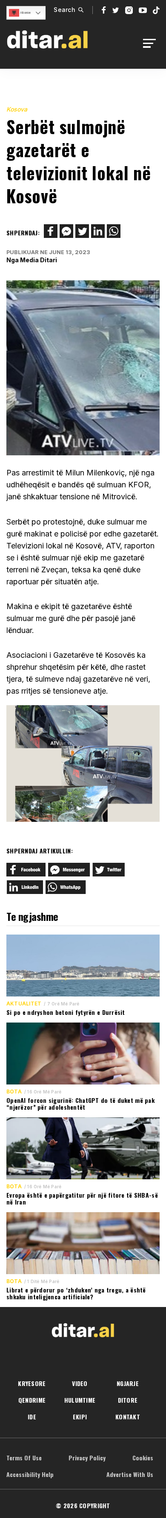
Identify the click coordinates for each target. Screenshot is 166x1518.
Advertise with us (129, 1474)
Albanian (25, 13)
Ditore (128, 1399)
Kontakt (127, 1416)
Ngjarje (128, 1383)
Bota (14, 1092)
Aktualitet (23, 1004)
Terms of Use (24, 1457)
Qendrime (32, 1399)
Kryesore (32, 1383)
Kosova (16, 109)
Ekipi (80, 1416)
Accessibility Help (30, 1474)
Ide (32, 1416)
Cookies (142, 1457)
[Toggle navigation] (151, 43)
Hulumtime (80, 1399)
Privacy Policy (87, 1457)
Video (79, 1383)
